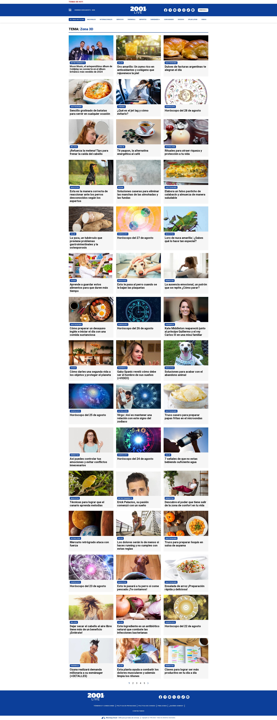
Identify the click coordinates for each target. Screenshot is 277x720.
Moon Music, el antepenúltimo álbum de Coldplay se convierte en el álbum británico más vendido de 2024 (91, 69)
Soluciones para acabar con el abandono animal (184, 373)
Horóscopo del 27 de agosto (135, 237)
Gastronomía (76, 106)
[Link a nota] (91, 47)
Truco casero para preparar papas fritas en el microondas (183, 416)
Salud (120, 63)
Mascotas (75, 187)
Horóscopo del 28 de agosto (183, 110)
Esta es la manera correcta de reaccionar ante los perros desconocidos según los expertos (89, 196)
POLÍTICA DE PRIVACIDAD (126, 706)
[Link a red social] (160, 697)
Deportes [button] (142, 19)
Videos (203, 19)
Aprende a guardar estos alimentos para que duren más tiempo (89, 288)
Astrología (170, 147)
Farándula (170, 324)
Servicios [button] (119, 19)
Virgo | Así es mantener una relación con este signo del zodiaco (134, 418)
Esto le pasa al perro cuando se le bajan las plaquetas (137, 286)
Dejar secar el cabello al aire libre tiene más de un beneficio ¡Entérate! (91, 629)
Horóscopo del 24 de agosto (135, 458)
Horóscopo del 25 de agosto (88, 415)
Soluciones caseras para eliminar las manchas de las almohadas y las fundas (138, 194)
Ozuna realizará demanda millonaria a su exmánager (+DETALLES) (86, 673)
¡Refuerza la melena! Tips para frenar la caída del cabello (89, 152)
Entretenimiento (78, 63)
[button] (70, 10)
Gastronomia (171, 63)
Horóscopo (170, 106)
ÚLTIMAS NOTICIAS (77, 19)
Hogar (120, 187)
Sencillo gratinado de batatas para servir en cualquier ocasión (90, 112)
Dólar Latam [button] (192, 19)
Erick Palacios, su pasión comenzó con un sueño (133, 503)
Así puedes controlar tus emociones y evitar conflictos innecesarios (88, 462)
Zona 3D (121, 147)
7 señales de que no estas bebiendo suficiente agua (181, 460)
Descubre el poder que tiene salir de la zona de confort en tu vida (185, 503)
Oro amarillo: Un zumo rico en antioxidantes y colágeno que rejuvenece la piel (135, 70)
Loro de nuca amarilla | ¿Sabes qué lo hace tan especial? (184, 239)
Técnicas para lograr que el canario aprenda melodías (87, 503)
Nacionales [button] (91, 19)
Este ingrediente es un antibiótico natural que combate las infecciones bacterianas (138, 629)
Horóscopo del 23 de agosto (88, 586)
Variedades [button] (155, 19)
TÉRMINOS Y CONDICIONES (104, 706)
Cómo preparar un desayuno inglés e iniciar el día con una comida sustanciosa (88, 331)
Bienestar (170, 280)
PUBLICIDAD (162, 706)
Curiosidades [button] (169, 19)
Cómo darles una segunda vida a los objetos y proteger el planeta (90, 373)
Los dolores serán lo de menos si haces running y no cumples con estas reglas (138, 545)
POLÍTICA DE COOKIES (146, 706)
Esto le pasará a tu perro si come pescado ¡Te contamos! (138, 587)
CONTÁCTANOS (138, 711)
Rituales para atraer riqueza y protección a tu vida (183, 152)
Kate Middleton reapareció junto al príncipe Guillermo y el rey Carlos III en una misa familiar (185, 331)
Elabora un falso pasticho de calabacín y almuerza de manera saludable (185, 194)
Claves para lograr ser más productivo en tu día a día (182, 671)
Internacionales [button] (106, 19)
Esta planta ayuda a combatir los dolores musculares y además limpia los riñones (138, 673)
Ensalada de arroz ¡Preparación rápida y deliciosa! (184, 587)
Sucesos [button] (181, 19)
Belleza (74, 147)
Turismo (121, 106)
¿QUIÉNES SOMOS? (176, 706)
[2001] (138, 10)
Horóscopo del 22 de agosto (183, 626)
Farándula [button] (131, 19)
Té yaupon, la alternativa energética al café (132, 152)
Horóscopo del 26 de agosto (135, 328)
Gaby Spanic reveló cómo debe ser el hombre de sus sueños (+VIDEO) (136, 375)
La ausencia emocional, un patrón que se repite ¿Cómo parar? (186, 286)
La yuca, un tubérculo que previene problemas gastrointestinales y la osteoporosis (86, 242)
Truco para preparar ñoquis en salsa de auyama (184, 544)
